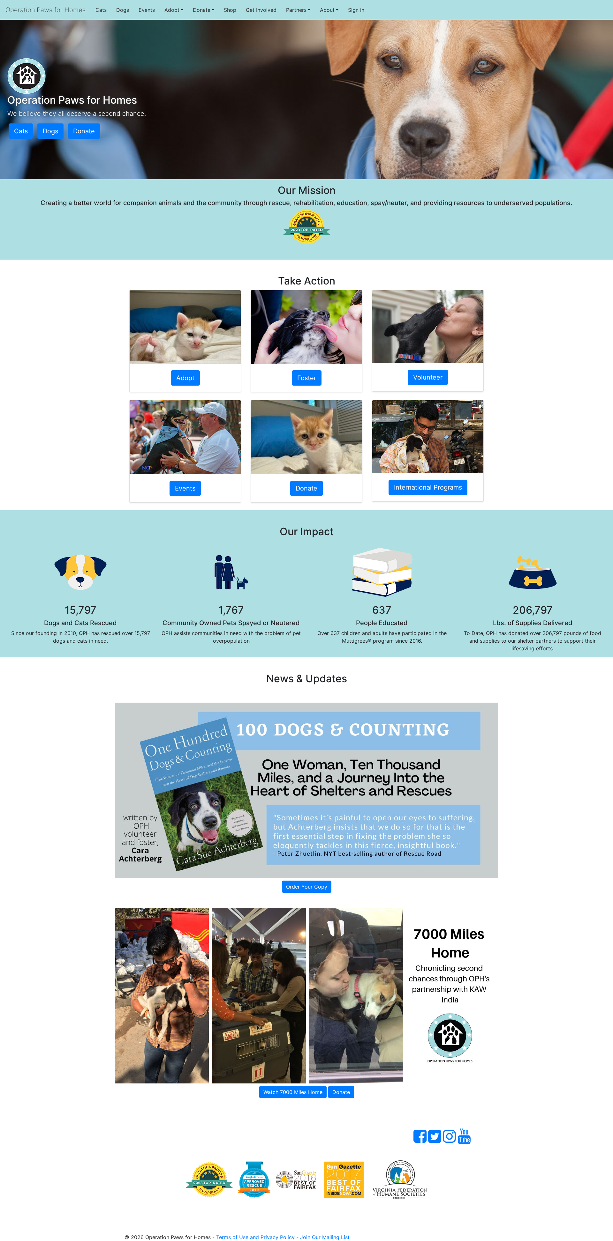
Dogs (122, 10)
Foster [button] (306, 378)
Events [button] (185, 488)
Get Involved (261, 10)
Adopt (171, 10)
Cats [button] (21, 131)
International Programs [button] (428, 487)
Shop (230, 10)
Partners (296, 10)
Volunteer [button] (428, 377)
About (327, 10)
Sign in (356, 10)
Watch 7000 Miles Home (292, 1092)
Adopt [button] (185, 378)
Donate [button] (84, 131)
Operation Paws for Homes (45, 10)
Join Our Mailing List (325, 1237)
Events (147, 10)
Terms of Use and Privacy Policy (255, 1237)
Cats (101, 10)
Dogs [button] (50, 131)
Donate (201, 10)
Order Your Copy (306, 886)
